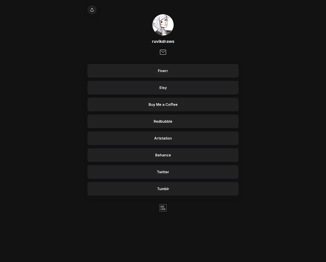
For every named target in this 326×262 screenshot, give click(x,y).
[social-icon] (163, 52)
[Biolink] (163, 208)
